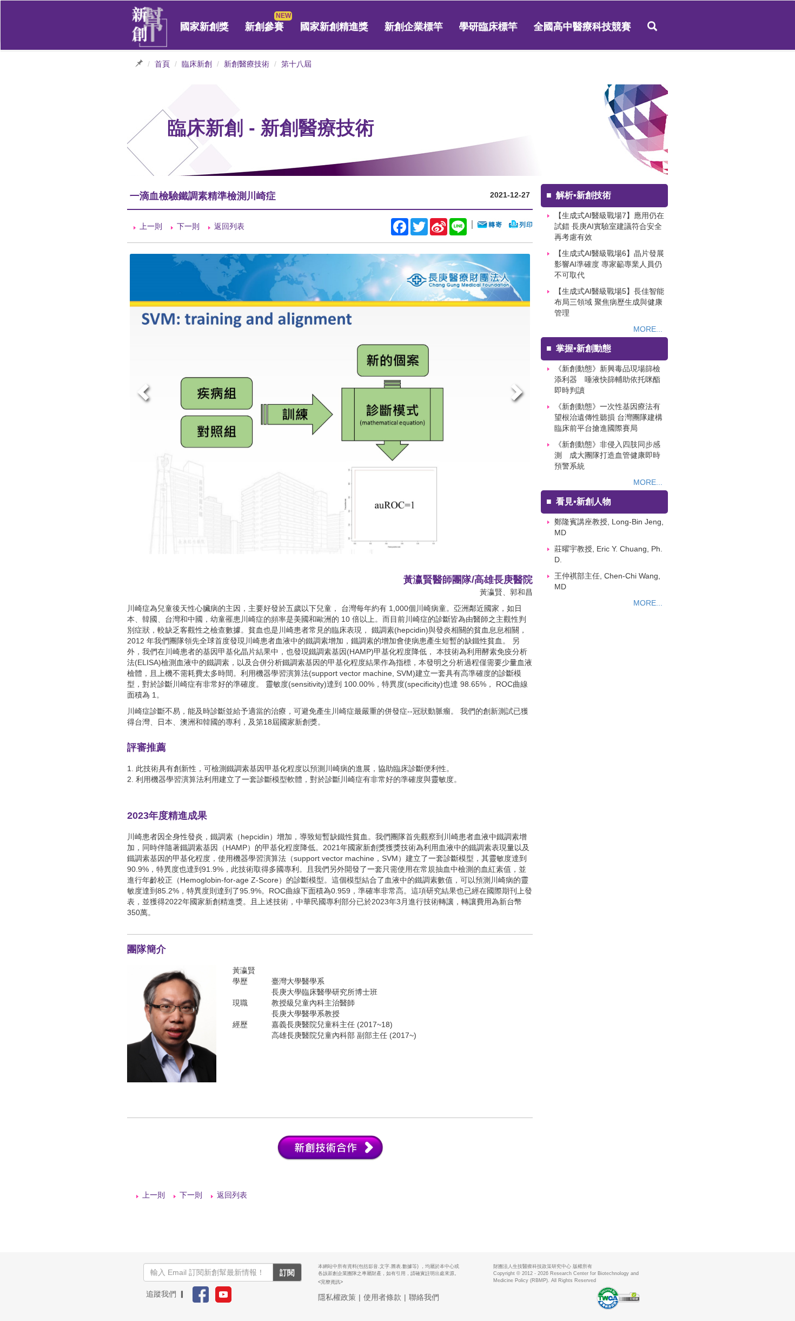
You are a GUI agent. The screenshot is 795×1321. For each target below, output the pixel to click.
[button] (652, 26)
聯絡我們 (424, 1297)
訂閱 (287, 1272)
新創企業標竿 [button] (414, 26)
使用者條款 (382, 1297)
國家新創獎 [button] (204, 26)
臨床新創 (197, 64)
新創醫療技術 (246, 64)
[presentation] (144, 393)
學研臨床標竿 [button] (488, 26)
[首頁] (150, 27)
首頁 (162, 64)
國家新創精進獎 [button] (334, 26)
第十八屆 (296, 64)
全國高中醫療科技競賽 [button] (582, 26)
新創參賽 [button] (264, 26)
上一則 (151, 226)
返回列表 (229, 226)
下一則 (188, 226)
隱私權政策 (337, 1297)
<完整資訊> (330, 1282)
